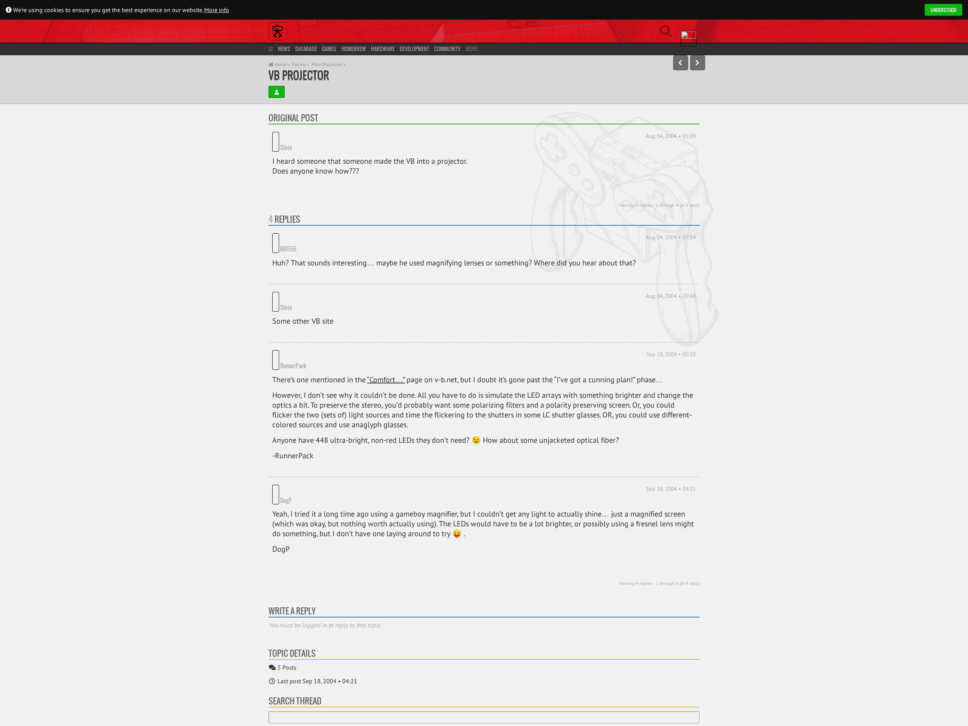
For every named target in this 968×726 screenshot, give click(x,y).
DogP (286, 445)
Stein (286, 136)
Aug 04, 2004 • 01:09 (671, 136)
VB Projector (298, 75)
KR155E (317, 227)
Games (329, 49)
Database (306, 49)
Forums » (300, 64)
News (284, 49)
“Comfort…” (386, 336)
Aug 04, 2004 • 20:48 (671, 274)
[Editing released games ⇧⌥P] (680, 62)
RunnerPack (322, 322)
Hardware (383, 49)
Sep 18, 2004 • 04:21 (671, 445)
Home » (282, 64)
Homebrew (353, 49)
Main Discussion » (329, 64)
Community (447, 49)
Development (414, 49)
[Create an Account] (276, 92)
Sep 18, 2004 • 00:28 (671, 321)
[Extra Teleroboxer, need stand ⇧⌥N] (697, 62)
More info (216, 10)
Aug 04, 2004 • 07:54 (671, 226)
